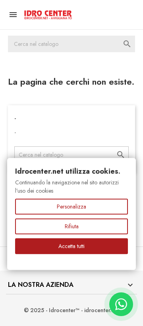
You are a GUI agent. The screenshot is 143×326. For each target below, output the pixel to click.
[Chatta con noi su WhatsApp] (121, 304)
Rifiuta (72, 226)
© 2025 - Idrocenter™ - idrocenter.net (72, 310)
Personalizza (71, 206)
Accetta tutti (71, 246)
